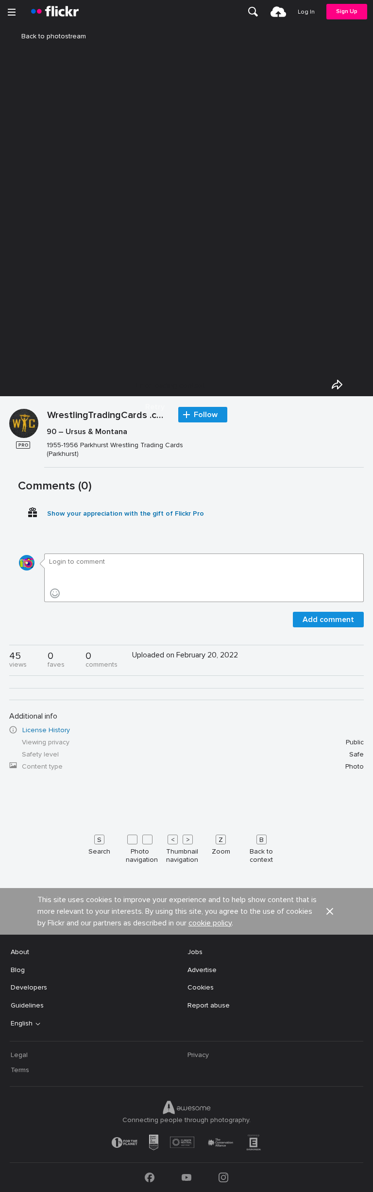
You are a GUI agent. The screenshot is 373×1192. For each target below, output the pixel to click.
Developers (29, 987)
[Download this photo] (359, 384)
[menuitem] (253, 11)
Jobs (195, 952)
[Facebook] (149, 1177)
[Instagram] (223, 1177)
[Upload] (278, 11)
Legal (19, 1055)
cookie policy (210, 923)
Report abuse (208, 1005)
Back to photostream (53, 36)
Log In (306, 12)
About (20, 952)
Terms (20, 1070)
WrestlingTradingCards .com (108, 415)
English (22, 1023)
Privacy (198, 1055)
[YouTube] (186, 1177)
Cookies (200, 987)
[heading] (55, 11)
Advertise (202, 970)
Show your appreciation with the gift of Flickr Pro (125, 513)
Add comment (328, 619)
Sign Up (346, 11)
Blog (18, 970)
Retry (155, 407)
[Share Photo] (337, 384)
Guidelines (27, 1005)
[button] (330, 911)
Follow (206, 415)
